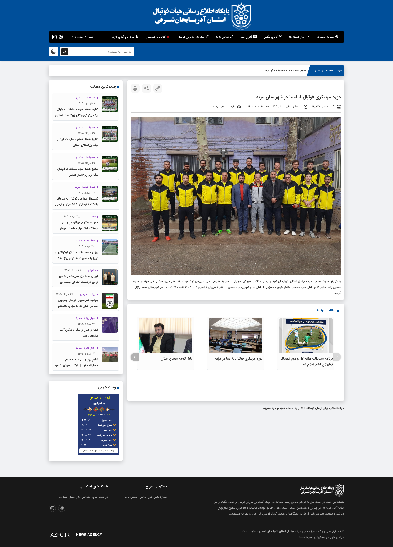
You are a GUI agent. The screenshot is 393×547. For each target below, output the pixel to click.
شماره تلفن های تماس (153, 497)
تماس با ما (131, 497)
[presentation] (337, 357)
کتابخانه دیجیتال (156, 37)
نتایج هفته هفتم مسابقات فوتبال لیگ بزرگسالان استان (272, 70)
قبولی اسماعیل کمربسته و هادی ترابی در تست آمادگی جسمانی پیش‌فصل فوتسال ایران (78, 282)
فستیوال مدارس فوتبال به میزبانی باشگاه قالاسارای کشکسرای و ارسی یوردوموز (76, 204)
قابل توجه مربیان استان (176, 358)
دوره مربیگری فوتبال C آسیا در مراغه (238, 358)
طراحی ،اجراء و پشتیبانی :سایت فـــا (321, 537)
